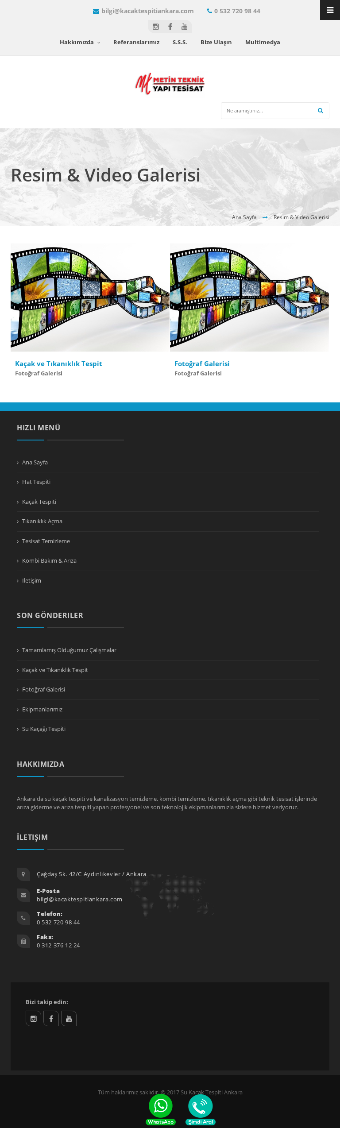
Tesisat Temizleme (46, 541)
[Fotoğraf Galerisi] (263, 306)
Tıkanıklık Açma (42, 521)
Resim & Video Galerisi (301, 217)
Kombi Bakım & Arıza (49, 560)
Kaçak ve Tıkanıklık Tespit (58, 363)
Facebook (51, 1018)
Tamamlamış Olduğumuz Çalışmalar (69, 650)
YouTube (69, 1018)
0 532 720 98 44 (237, 11)
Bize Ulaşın (216, 42)
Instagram (33, 1018)
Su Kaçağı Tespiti (44, 729)
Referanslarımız (136, 42)
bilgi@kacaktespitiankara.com (147, 11)
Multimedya (262, 42)
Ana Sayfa (244, 217)
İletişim (31, 580)
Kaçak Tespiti (39, 502)
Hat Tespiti (36, 482)
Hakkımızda (77, 42)
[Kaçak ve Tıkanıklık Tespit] (104, 306)
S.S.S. (180, 42)
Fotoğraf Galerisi (38, 373)
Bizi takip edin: (47, 1002)
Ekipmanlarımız (42, 709)
